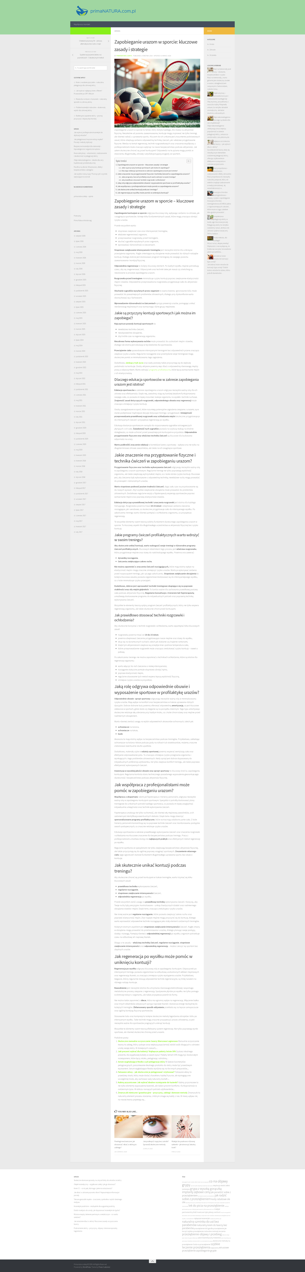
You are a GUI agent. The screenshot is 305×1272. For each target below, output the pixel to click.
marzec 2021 (80, 411)
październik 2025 (82, 291)
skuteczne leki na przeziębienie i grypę (202, 1241)
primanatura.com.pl (124, 56)
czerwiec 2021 (81, 395)
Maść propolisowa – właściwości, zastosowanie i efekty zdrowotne (219, 171)
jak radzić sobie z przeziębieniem (204, 1197)
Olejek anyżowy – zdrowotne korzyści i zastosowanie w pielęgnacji (217, 96)
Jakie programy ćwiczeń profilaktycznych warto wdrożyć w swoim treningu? (149, 177)
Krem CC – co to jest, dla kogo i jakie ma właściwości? (93, 1188)
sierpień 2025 (80, 301)
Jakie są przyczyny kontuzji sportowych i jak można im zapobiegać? (146, 168)
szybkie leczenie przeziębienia (201, 1245)
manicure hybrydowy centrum (209, 1212)
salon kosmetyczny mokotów (209, 1237)
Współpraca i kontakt (82, 24)
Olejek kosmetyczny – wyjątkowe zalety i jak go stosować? (95, 1184)
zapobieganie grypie (206, 1250)
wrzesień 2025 (81, 296)
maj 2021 (79, 400)
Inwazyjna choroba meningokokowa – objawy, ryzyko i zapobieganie (218, 195)
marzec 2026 (80, 263)
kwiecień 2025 (81, 323)
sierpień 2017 (80, 504)
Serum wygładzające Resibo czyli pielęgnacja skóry (141, 1061)
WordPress (87, 1267)
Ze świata (212, 55)
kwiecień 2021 (81, 406)
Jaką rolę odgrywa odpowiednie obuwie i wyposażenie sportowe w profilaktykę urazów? (153, 183)
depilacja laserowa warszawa (205, 1186)
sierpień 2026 (80, 236)
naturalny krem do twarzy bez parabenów (204, 1226)
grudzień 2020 (81, 428)
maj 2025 (79, 318)
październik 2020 (82, 439)
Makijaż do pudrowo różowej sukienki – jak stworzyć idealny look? (184, 1144)
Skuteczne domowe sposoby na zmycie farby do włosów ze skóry (98, 1180)
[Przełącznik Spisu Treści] (187, 161)
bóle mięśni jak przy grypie (202, 1182)
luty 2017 (79, 532)
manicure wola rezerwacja (194, 1215)
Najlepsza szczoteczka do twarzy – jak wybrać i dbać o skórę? (219, 144)
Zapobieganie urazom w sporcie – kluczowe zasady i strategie (142, 164)
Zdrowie (212, 50)
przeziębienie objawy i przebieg (202, 1234)
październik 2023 (82, 356)
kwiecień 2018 (81, 461)
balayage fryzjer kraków (188, 1182)
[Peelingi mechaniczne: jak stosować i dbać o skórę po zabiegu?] (128, 1126)
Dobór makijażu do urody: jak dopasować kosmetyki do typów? (97, 1210)
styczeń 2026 (80, 274)
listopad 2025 (81, 285)
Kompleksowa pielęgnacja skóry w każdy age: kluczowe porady (217, 219)
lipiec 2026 (79, 241)
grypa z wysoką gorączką (206, 1189)
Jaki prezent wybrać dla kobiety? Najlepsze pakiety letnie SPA (147, 1051)
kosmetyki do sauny (191, 1202)
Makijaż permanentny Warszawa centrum (203, 1209)
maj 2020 (79, 450)
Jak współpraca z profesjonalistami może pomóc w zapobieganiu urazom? (148, 186)
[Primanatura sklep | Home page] (105, 11)
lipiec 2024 (79, 340)
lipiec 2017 (79, 510)
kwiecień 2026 (81, 258)
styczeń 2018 (80, 477)
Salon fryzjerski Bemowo (191, 1238)
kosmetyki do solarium (202, 1202)
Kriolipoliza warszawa (214, 1202)
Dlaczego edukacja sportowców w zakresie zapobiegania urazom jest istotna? (150, 171)
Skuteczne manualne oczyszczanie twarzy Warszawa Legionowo (148, 1041)
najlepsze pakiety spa (215, 1218)
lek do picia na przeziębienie (206, 1205)
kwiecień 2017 (81, 526)
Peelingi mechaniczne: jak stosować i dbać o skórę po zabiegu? (125, 1144)
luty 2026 (79, 269)
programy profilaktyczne (160, 369)
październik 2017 (82, 493)
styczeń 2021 (80, 422)
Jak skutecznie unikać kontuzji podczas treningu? (137, 189)
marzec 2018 (80, 466)
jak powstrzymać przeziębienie (206, 1196)
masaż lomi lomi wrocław (207, 1215)
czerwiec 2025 (81, 312)
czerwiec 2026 (81, 247)
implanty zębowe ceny (196, 1192)
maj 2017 (79, 521)
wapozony (215, 1247)
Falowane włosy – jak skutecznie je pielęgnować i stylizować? (146, 1072)
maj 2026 (79, 252)
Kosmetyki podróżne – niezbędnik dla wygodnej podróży (94, 1206)
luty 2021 (79, 417)
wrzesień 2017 (81, 499)
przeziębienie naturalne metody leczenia (209, 1231)
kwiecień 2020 (81, 455)
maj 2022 (79, 373)
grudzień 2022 (81, 367)
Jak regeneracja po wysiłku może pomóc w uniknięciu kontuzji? (143, 192)
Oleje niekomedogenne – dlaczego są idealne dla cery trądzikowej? (219, 120)
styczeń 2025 (80, 334)
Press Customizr (104, 1267)
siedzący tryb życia (134, 362)
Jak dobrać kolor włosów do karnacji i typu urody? (217, 259)
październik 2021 (82, 389)
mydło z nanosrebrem (187, 1218)
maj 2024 (79, 345)
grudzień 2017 (81, 482)
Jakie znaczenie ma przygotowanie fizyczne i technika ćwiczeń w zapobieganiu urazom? (153, 174)
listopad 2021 (81, 384)
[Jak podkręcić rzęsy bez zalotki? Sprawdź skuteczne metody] (157, 1126)
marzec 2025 (80, 329)
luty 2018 (79, 472)
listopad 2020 (81, 433)
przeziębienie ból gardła (203, 1228)
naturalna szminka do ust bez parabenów (200, 1223)
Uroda (117, 31)
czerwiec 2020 (81, 444)
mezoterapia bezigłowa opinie (222, 1215)
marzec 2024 (80, 351)
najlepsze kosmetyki (202, 1218)
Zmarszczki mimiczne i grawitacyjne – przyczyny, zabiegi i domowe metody (152, 1092)
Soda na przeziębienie (201, 1244)
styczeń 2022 (80, 378)
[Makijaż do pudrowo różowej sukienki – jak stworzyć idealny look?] (186, 1126)
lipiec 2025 (79, 307)
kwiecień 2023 (81, 362)
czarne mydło (194, 1186)
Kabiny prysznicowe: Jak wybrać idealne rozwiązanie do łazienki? (148, 1082)
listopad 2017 (81, 488)
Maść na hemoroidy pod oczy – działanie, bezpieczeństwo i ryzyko (219, 72)
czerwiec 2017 (81, 515)
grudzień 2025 (81, 280)
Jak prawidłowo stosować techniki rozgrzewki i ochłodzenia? (143, 180)
